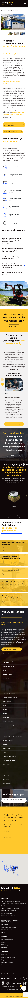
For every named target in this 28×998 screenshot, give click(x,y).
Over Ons (4, 954)
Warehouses (6, 779)
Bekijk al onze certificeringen (9, 125)
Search (8, 843)
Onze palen (13, 326)
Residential (4, 924)
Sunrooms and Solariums (10, 768)
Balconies (5, 657)
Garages (5, 709)
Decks (4, 689)
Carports (5, 670)
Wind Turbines (7, 783)
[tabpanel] (13, 22)
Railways (5, 744)
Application (10, 10)
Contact (3, 942)
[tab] (10, 33)
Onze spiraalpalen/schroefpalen (10, 901)
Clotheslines (6, 678)
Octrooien (4, 947)
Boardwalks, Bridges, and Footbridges (10, 661)
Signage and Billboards (9, 756)
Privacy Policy (14, 994)
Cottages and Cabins (8, 686)
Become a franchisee (7, 962)
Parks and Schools (8, 740)
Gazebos (5, 713)
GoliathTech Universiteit (8, 957)
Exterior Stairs (7, 701)
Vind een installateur (11, 131)
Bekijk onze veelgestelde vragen (13, 800)
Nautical (3, 932)
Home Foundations (8, 721)
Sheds (4, 752)
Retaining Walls (7, 748)
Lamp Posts (6, 729)
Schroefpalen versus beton (8, 910)
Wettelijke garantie (6, 945)
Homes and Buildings (9, 725)
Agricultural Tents (8, 653)
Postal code (7, 837)
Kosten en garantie (6, 913)
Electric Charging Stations (10, 697)
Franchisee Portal (6, 965)
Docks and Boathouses (9, 693)
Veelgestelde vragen (7, 939)
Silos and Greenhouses (9, 760)
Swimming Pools (7, 772)
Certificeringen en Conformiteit (10, 908)
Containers (6, 682)
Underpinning (6, 776)
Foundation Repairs (6, 929)
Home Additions (7, 717)
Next (2, 384)
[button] (18, 875)
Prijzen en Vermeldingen (8, 915)
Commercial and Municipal (8, 927)
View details (13, 455)
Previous (2, 379)
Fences (4, 705)
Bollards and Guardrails (9, 666)
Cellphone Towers (7, 674)
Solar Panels (6, 764)
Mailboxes (5, 733)
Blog (2, 960)
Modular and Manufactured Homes (12, 736)
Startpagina (4, 10)
